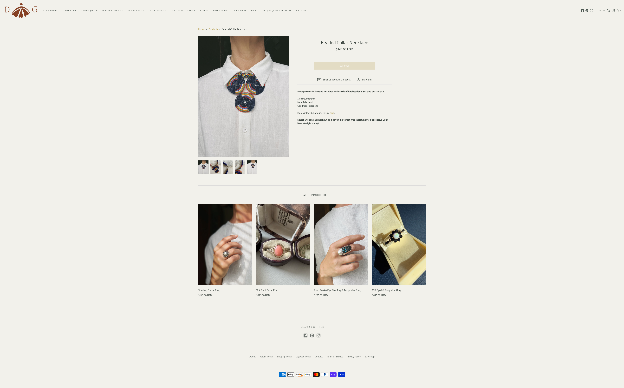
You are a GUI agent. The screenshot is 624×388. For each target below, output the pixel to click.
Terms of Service (335, 356)
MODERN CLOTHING (111, 10)
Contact (319, 356)
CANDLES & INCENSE (198, 10)
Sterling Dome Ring (209, 290)
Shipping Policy (284, 356)
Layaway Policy (303, 356)
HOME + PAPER (220, 10)
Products (213, 29)
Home (201, 29)
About (252, 356)
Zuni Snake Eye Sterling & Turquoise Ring (337, 290)
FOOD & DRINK (239, 10)
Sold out (344, 66)
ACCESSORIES (157, 10)
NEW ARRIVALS (50, 10)
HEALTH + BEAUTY (136, 10)
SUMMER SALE (69, 10)
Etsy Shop (369, 356)
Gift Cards (302, 10)
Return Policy (266, 356)
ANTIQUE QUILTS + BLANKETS (277, 10)
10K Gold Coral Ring (267, 290)
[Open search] (608, 10)
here (332, 113)
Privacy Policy (354, 356)
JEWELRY (175, 10)
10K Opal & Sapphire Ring (386, 290)
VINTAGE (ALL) (88, 10)
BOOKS (254, 10)
